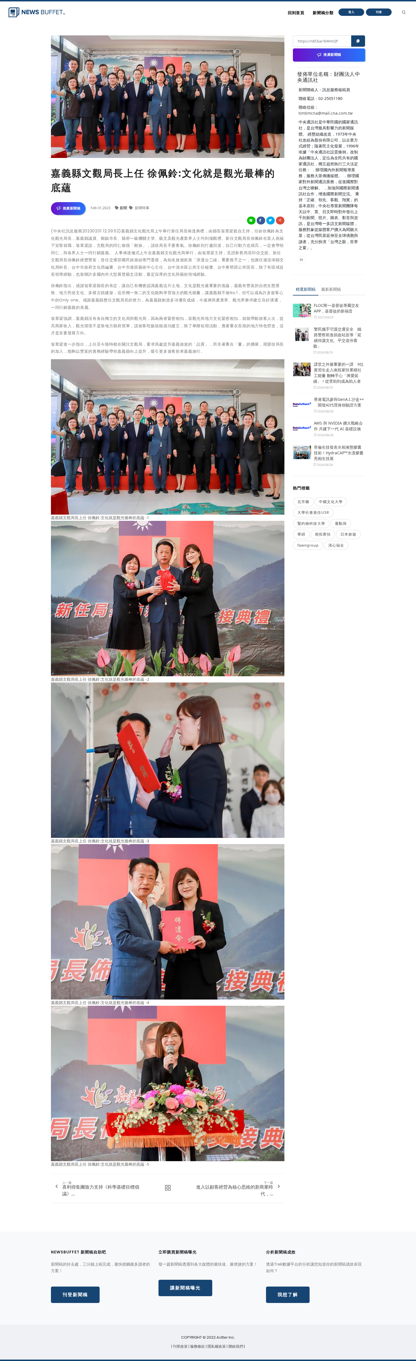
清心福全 (336, 545)
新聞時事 (141, 207)
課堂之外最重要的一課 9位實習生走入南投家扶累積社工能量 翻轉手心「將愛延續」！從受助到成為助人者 (338, 372)
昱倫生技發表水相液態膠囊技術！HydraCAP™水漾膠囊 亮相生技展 (338, 452)
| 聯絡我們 (235, 1346)
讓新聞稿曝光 (185, 1288)
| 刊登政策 (179, 1346)
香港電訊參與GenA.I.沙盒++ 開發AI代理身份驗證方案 (339, 402)
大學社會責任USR (313, 512)
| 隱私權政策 (216, 1346)
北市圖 (303, 501)
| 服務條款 (197, 1346)
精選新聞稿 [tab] (306, 289)
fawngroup (308, 545)
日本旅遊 (348, 534)
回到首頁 (296, 13)
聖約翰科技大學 (311, 523)
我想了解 (288, 1294)
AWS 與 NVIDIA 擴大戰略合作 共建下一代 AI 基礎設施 (338, 425)
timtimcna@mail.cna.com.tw (326, 113)
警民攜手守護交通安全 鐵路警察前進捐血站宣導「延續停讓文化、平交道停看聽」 (337, 337)
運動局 (341, 523)
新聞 (124, 207)
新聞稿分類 (323, 13)
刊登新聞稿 (75, 1294)
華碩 (301, 534)
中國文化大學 (331, 501)
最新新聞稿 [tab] (331, 289)
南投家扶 (323, 534)
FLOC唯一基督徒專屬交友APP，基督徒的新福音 (336, 308)
